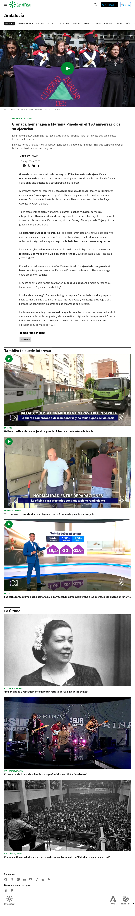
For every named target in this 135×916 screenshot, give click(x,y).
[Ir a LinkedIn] (25, 879)
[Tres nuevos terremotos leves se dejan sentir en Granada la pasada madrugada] (67, 472)
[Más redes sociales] (38, 165)
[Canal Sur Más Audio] (125, 4)
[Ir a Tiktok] (37, 879)
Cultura (40, 23)
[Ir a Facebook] (6, 879)
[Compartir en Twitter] (29, 165)
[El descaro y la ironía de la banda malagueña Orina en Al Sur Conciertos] (67, 733)
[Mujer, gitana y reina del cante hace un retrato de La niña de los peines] (67, 650)
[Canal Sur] (20, 4)
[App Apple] (6, 890)
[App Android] (12, 890)
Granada (108, 23)
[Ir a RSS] (49, 879)
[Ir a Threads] (43, 879)
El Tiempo (64, 23)
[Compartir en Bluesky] (33, 165)
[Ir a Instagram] (19, 879)
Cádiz (86, 23)
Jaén (128, 23)
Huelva (119, 23)
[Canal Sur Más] (109, 4)
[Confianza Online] (125, 901)
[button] (67, 68)
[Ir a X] (12, 879)
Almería (76, 23)
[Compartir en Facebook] (24, 165)
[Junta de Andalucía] (113, 901)
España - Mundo (25, 23)
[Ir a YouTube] (31, 879)
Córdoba (97, 23)
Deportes (52, 23)
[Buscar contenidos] (95, 5)
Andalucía (9, 23)
